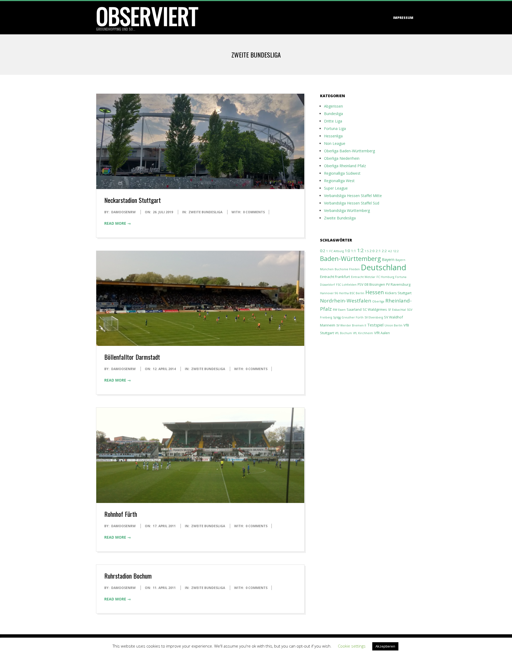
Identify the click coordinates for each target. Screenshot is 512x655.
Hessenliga (333, 135)
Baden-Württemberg (350, 258)
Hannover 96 (329, 293)
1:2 (360, 250)
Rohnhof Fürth (120, 514)
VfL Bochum (343, 333)
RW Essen (339, 310)
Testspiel (375, 325)
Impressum (403, 17)
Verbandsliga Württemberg (347, 210)
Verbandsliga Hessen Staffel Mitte (353, 195)
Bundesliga (333, 113)
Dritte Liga (333, 121)
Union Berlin (393, 325)
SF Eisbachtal (397, 310)
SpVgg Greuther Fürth (348, 317)
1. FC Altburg (335, 251)
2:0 (372, 250)
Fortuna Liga (335, 128)
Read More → (117, 223)
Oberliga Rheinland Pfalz (345, 165)
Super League (336, 188)
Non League (334, 143)
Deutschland (383, 267)
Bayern (388, 259)
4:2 (390, 251)
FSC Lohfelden (346, 284)
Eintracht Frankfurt (335, 276)
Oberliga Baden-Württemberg (349, 150)
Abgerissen (333, 106)
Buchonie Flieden (347, 269)
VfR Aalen (382, 332)
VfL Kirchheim (363, 333)
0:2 (322, 250)
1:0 (347, 250)
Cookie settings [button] (352, 646)
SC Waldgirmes (375, 309)
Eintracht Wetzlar (363, 277)
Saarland (354, 309)
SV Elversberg (374, 317)
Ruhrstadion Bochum (128, 575)
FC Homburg (385, 277)
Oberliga (378, 301)
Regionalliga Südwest (342, 173)
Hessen (374, 292)
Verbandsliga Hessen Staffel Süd (351, 203)
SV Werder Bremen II (351, 325)
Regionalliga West (339, 180)
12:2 (396, 251)
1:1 (353, 250)
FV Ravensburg (398, 284)
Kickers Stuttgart (398, 292)
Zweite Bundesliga (205, 212)
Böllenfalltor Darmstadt (132, 357)
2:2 (384, 250)
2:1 (378, 250)
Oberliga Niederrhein (341, 158)
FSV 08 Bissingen (371, 284)
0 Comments (254, 212)
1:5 (367, 251)
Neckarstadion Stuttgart (132, 200)
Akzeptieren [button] (385, 646)
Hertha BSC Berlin (351, 293)
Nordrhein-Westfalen (345, 300)
